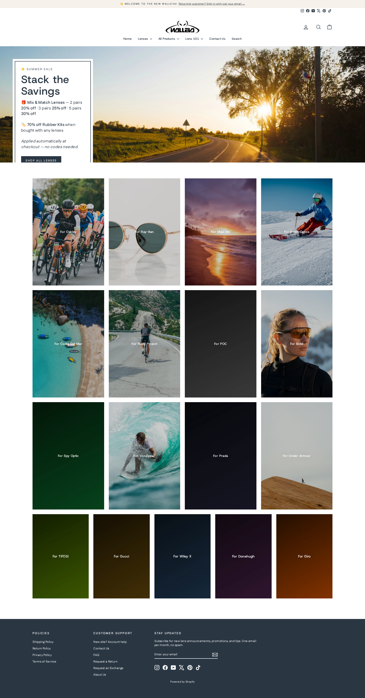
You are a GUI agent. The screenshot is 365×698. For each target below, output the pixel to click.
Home (127, 39)
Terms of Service (44, 662)
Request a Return (105, 662)
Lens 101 (192, 39)
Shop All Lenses (41, 161)
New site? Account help (110, 642)
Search (237, 39)
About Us (99, 675)
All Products (167, 39)
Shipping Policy (43, 642)
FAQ (96, 655)
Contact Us (217, 39)
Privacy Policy (42, 655)
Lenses (143, 39)
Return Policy (42, 648)
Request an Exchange (108, 668)
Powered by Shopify (182, 682)
